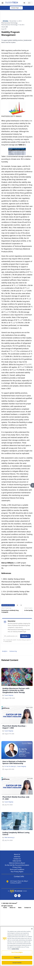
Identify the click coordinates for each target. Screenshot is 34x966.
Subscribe (24, 636)
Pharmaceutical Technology (9, 23)
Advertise (17, 857)
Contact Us (17, 859)
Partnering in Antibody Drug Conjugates (10, 611)
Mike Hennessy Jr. (9, 837)
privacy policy (8, 641)
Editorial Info (17, 861)
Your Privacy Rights (17, 872)
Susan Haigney (8, 695)
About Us (17, 854)
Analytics (4, 651)
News (19, 907)
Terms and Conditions (17, 869)
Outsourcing (13, 651)
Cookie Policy (15, 949)
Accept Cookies (17, 962)
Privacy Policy (17, 867)
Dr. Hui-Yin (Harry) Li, (10, 766)
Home (5, 907)
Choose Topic (15, 8)
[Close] (32, 929)
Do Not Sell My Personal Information (17, 865)
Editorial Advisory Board (17, 863)
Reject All (17, 957)
